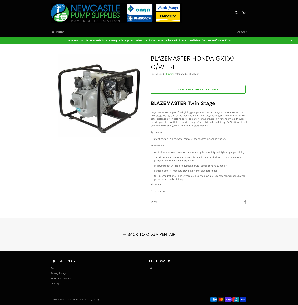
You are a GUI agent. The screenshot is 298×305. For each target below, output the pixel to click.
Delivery (55, 283)
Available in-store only (198, 89)
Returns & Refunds (61, 278)
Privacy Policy (58, 273)
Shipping (169, 74)
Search (54, 268)
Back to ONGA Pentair (150, 234)
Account (242, 31)
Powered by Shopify (90, 299)
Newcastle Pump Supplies (69, 299)
